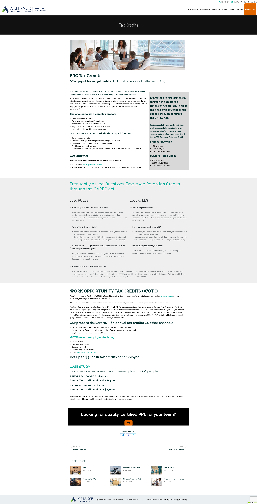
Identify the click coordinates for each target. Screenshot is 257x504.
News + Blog (253, 2)
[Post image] (75, 470)
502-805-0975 (225, 2)
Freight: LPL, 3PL (89, 479)
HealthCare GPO (170, 467)
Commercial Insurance (131, 467)
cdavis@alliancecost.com (92, 164)
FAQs (244, 2)
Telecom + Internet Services (174, 479)
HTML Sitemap (173, 500)
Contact (165, 500)
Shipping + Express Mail (132, 479)
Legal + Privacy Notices (154, 500)
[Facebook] (128, 434)
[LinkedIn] (122, 434)
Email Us (236, 2)
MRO (85, 467)
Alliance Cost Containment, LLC (116, 500)
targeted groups (167, 296)
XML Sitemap (183, 500)
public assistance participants (87, 352)
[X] (133, 434)
